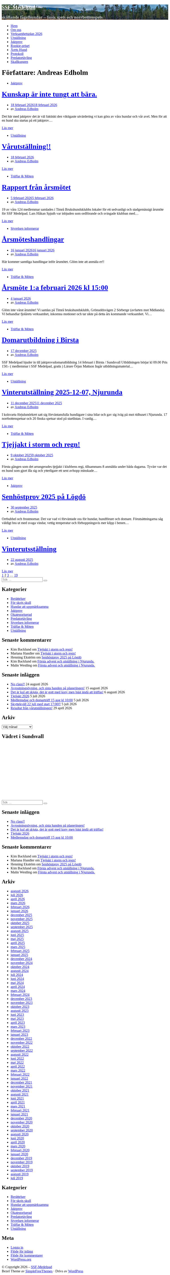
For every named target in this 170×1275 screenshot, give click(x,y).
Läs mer (7, 128)
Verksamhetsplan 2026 (26, 34)
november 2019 (22, 1162)
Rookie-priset (20, 46)
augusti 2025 (20, 931)
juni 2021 (17, 1098)
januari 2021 (19, 1114)
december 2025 (21, 915)
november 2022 (22, 1042)
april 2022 (18, 1066)
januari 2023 (19, 1034)
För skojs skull (21, 602)
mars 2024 (18, 991)
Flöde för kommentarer (27, 1255)
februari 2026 (20, 907)
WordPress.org (21, 1259)
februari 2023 (20, 1030)
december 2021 (21, 1082)
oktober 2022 (20, 1046)
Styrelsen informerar (25, 228)
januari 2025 (19, 955)
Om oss (16, 30)
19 (16, 575)
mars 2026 (18, 903)
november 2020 (22, 1122)
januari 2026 (19, 911)
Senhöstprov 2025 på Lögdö (44, 497)
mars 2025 (18, 947)
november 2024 (22, 963)
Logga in (17, 1247)
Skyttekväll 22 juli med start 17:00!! (36, 704)
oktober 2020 (20, 1126)
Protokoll (17, 54)
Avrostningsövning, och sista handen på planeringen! (48, 688)
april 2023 (18, 1022)
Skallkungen (19, 62)
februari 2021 (20, 1110)
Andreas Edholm (26, 109)
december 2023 (21, 999)
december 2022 (21, 1038)
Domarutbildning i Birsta (40, 340)
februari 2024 (20, 995)
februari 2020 (20, 1150)
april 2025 (18, 943)
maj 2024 (17, 983)
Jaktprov (17, 42)
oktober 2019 (20, 1166)
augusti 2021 (20, 1094)
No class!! (18, 684)
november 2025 (22, 919)
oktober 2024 (20, 967)
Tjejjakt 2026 (20, 696)
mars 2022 (18, 1070)
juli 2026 (17, 895)
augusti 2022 (20, 1054)
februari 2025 (20, 951)
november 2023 (22, 1003)
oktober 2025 (20, 923)
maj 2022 (17, 1062)
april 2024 (18, 987)
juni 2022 (17, 1058)
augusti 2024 (20, 971)
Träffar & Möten (22, 176)
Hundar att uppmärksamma (29, 606)
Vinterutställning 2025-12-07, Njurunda (62, 392)
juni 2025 (17, 935)
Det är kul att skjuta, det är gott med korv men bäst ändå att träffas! (57, 692)
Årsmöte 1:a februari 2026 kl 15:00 (55, 288)
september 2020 (22, 1130)
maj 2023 (17, 1018)
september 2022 (22, 1050)
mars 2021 (18, 1106)
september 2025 (22, 927)
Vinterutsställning (29, 549)
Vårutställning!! (26, 146)
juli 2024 (17, 975)
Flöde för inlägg (22, 1251)
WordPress (75, 1271)
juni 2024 (17, 979)
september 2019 (22, 1170)
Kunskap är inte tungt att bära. (49, 94)
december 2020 (21, 1118)
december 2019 (21, 1158)
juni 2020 (17, 1138)
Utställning (18, 38)
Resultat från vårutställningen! (31, 708)
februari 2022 (20, 1074)
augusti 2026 (20, 891)
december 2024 (21, 959)
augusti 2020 (20, 1134)
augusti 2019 (20, 1174)
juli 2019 (17, 1178)
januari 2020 (19, 1154)
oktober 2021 (20, 1090)
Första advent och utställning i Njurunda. (65, 661)
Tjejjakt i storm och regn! (41, 444)
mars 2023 (18, 1026)
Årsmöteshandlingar (33, 239)
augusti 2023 (20, 1011)
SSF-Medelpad (18, 7)
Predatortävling (21, 58)
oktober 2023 (20, 1007)
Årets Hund (19, 50)
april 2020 (18, 1142)
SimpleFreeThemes (38, 1271)
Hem (14, 26)
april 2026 (18, 899)
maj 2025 (17, 939)
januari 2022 (19, 1078)
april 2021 (18, 1102)
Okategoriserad (21, 614)
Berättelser (18, 599)
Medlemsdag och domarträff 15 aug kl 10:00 (42, 700)
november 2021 (22, 1086)
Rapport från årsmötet (36, 187)
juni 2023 (17, 1015)
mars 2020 (18, 1146)
